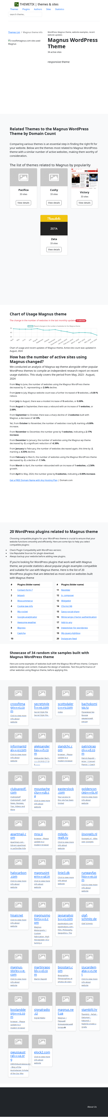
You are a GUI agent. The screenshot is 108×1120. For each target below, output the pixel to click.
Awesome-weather (26, 622)
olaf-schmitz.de (89, 917)
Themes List (14, 32)
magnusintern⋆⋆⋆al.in (42, 874)
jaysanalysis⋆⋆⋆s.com (65, 917)
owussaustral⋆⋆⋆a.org (17, 1056)
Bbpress (21, 627)
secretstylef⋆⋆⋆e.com (41, 705)
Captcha (21, 633)
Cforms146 (66, 606)
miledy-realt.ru (63, 836)
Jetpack (21, 595)
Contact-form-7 (25, 590)
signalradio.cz (42, 1011)
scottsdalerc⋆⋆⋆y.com (65, 705)
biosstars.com (65, 969)
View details (23, 202)
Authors (38, 9)
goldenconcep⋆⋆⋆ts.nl (90, 790)
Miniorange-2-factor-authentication (79, 617)
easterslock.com (66, 790)
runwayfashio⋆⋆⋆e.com (89, 876)
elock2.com (42, 1052)
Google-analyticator (27, 617)
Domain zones (91, 1101)
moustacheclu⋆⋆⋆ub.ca (42, 792)
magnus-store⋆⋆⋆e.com (17, 971)
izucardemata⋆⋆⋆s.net (89, 971)
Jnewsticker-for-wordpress (74, 627)
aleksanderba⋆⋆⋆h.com (42, 750)
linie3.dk (64, 873)
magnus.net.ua (66, 1011)
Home (69, 1096)
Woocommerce (25, 600)
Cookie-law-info (25, 606)
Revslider (65, 590)
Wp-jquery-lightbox (70, 633)
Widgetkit (66, 600)
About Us (92, 1106)
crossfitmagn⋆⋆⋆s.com (17, 707)
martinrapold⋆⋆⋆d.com (42, 971)
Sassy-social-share (70, 611)
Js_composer (67, 595)
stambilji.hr (89, 1010)
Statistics (59, 9)
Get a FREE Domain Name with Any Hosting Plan (34, 480)
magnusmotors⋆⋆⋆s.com (42, 919)
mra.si (38, 834)
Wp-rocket (22, 611)
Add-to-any (66, 622)
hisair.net (16, 915)
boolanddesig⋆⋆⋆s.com (18, 1013)
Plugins (26, 9)
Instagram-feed (69, 638)
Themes (14, 9)
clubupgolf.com (18, 790)
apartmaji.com (18, 836)
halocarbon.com (18, 874)
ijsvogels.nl (89, 834)
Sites (48, 9)
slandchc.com (65, 748)
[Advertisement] (54, 87)
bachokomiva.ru (89, 705)
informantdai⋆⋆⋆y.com (18, 748)
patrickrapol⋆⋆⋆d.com (89, 750)
